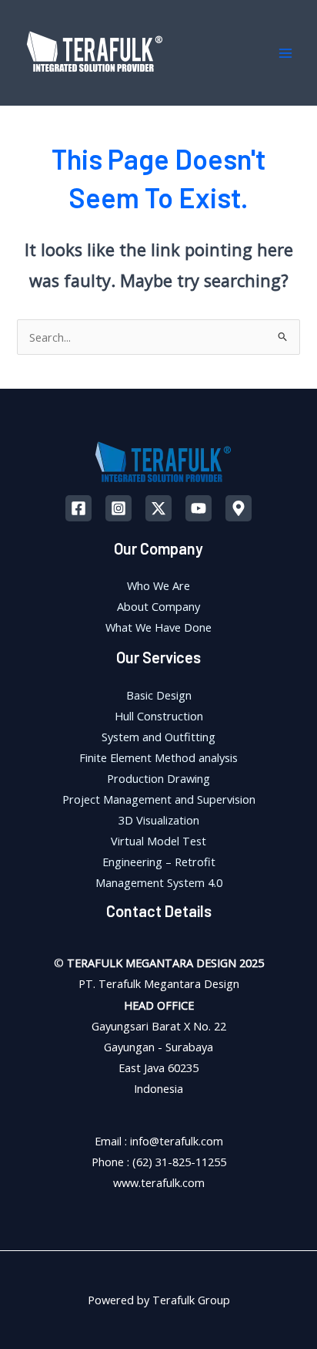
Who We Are (158, 585)
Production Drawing (158, 778)
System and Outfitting (158, 736)
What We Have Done (158, 627)
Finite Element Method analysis (158, 757)
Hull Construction (159, 715)
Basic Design (159, 695)
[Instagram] (118, 508)
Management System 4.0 (158, 882)
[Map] (238, 508)
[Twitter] (158, 508)
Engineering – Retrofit (158, 861)
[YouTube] (198, 508)
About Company (158, 606)
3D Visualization (158, 820)
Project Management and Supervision (158, 799)
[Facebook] (78, 508)
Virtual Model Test (158, 840)
